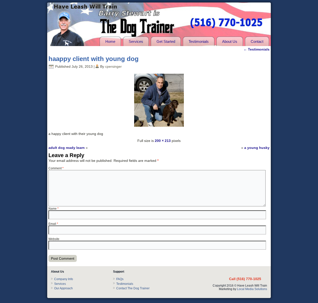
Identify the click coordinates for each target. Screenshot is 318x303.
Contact (257, 41)
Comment (56, 168)
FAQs (119, 279)
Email (53, 224)
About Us (229, 41)
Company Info (63, 279)
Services (136, 41)
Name (53, 208)
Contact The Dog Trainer (133, 288)
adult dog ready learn (66, 148)
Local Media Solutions (252, 289)
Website (53, 239)
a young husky (257, 148)
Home (110, 41)
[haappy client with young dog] (159, 127)
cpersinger (113, 66)
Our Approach (63, 288)
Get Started (166, 41)
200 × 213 (163, 141)
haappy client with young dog (93, 58)
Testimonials (199, 41)
